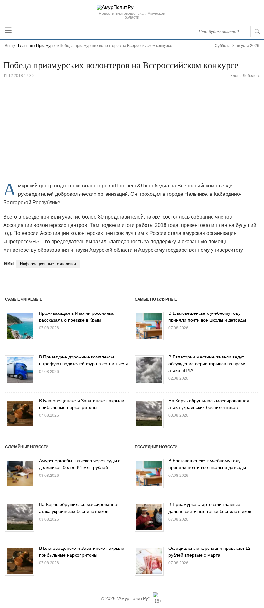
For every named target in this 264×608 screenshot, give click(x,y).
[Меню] (8, 30)
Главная (25, 45)
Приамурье (46, 45)
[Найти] (257, 31)
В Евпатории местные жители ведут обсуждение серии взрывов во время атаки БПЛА (207, 363)
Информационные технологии (48, 264)
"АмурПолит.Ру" (133, 598)
